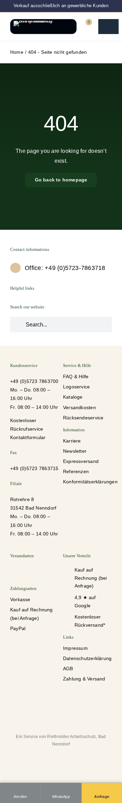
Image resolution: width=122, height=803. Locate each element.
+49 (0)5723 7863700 (34, 381)
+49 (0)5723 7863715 (34, 468)
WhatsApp (61, 796)
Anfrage (101, 796)
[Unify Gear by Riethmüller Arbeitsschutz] (43, 26)
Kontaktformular (28, 437)
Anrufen (20, 796)
